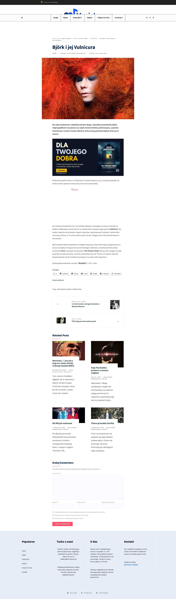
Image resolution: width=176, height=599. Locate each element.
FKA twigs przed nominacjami (84, 320)
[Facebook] (150, 17)
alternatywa (62, 289)
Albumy (102, 38)
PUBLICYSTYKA (104, 18)
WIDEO (89, 18)
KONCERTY (77, 18)
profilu (100, 180)
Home (55, 18)
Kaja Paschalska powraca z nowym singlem (99, 370)
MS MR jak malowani (62, 423)
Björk (69, 289)
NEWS (65, 18)
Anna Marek (66, 38)
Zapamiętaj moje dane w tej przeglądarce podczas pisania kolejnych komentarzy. (80, 512)
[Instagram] (153, 17)
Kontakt (119, 18)
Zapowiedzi (57, 40)
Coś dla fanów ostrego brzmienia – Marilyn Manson (86, 304)
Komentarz (56, 473)
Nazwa (55, 502)
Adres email (81, 502)
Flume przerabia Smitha (102, 423)
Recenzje (67, 372)
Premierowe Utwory (99, 379)
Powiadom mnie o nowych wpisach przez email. (68, 518)
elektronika (76, 289)
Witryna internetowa (108, 502)
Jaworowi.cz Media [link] (131, 565)
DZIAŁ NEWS (110, 38)
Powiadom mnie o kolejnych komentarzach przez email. (71, 515)
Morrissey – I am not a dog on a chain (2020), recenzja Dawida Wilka (63, 363)
